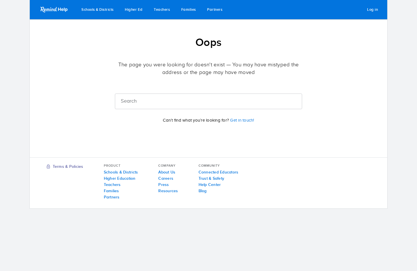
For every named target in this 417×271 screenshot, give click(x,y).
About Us (166, 172)
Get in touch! (242, 120)
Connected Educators (219, 172)
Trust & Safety (211, 178)
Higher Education (120, 178)
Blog (203, 191)
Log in (372, 9)
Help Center (210, 184)
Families (188, 9)
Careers (165, 178)
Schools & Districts (97, 9)
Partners (214, 9)
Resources (168, 191)
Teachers (162, 9)
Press (163, 184)
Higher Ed (134, 9)
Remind (54, 9)
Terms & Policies (67, 166)
